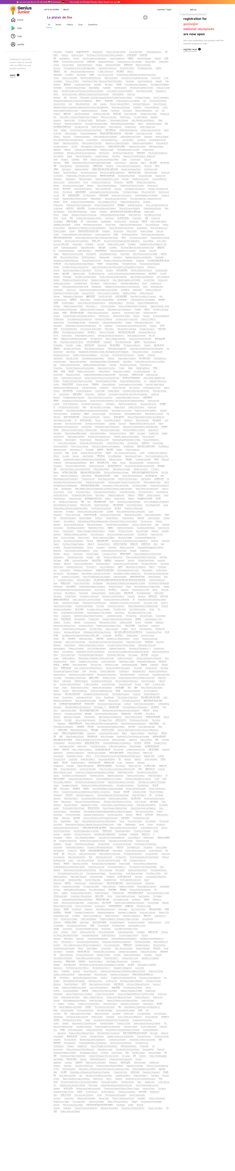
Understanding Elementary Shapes (112, 215)
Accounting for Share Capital (73, 185)
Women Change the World (104, 205)
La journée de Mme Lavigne (108, 733)
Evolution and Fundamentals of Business (129, 903)
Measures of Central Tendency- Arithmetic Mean (140, 427)
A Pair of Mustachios (70, 404)
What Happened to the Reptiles (74, 1000)
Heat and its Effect (75, 880)
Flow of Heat (99, 391)
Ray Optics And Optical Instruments (99, 1075)
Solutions (106, 417)
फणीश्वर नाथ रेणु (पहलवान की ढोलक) (73, 733)
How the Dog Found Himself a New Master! (86, 130)
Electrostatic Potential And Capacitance (116, 942)
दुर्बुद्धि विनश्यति (90, 296)
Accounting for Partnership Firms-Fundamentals (111, 1020)
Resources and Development (140, 889)
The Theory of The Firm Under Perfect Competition (105, 55)
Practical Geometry (144, 58)
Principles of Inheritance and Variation (102, 208)
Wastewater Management (117, 348)
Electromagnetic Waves (132, 414)
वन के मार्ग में (68, 795)
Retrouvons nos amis (108, 117)
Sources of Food (88, 293)
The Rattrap (125, 290)
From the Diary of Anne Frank (73, 61)
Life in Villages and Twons (107, 202)
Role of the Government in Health (145, 254)
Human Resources (90, 971)
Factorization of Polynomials (75, 678)
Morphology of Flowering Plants (91, 443)
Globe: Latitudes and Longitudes (105, 136)
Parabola (137, 309)
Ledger (78, 345)
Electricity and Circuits (104, 857)
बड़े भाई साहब (149, 642)
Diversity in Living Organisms (150, 977)
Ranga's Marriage (146, 231)
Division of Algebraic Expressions (112, 172)
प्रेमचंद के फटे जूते (137, 374)
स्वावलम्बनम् (81, 961)
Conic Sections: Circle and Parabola (119, 91)
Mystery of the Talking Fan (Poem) (119, 997)
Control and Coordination (67, 443)
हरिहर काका (147, 916)
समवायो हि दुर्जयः (125, 1062)
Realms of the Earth (127, 547)
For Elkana (76, 916)
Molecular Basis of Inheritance (104, 951)
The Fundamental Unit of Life (130, 880)
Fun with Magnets (140, 117)
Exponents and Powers (133, 456)
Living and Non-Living (130, 958)
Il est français (78, 554)
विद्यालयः (98, 101)
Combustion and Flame (73, 713)
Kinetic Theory (125, 117)
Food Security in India (75, 557)
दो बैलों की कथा (145, 544)
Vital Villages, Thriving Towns (117, 961)
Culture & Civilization (96, 1101)
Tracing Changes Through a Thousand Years (124, 482)
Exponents (61, 723)
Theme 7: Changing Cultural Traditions (91, 531)
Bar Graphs (109, 84)
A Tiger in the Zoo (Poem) (104, 994)
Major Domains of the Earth (92, 143)
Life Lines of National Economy (138, 984)
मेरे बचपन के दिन (89, 704)
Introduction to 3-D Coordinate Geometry (140, 1079)
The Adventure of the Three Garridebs (143, 867)
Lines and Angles (146, 616)
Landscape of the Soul (84, 697)
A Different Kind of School (72, 1020)
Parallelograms (130, 824)
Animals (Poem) (104, 844)
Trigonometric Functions (127, 358)
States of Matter (146, 740)
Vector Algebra (91, 948)
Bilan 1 (88, 756)
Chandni (76, 58)
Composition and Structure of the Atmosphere (146, 348)
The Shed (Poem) (118, 925)
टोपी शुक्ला (129, 459)
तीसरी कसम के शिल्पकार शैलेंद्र (90, 485)
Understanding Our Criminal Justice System (69, 867)
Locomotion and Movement (95, 423)
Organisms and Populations (143, 143)
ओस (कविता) (138, 713)
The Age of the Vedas (91, 886)
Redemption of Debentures (73, 296)
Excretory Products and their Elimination (117, 619)
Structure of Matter (125, 537)
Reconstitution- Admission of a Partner (96, 573)
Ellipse (128, 586)
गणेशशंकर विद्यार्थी (125, 554)
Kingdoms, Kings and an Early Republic (118, 260)
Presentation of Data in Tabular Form (127, 573)
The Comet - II (91, 567)
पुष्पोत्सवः (137, 342)
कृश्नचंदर (146, 899)
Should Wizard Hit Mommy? (91, 78)
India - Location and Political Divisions (88, 668)
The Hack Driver (96, 339)
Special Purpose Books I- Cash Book (121, 782)
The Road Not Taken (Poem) (82, 495)
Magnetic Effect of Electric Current (74, 198)
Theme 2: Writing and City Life (123, 1098)
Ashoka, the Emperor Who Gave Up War (103, 1056)
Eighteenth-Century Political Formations (88, 616)
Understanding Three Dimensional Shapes (77, 899)
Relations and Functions (86, 371)
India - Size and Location (123, 948)
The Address (95, 283)
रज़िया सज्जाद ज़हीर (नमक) (115, 883)
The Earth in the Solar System (85, 277)
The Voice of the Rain (149, 563)
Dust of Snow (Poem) (81, 583)
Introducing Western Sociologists (118, 668)
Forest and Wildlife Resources (101, 691)
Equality (65, 691)
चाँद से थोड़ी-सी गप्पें (103, 462)
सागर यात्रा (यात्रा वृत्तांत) (72, 694)
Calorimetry (112, 547)
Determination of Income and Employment (80, 326)
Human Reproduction (68, 769)
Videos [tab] (70, 24)
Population (148, 955)
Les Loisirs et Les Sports (138, 237)
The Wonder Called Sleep (116, 655)
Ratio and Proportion (94, 524)
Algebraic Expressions (89, 110)
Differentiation (148, 837)
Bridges (64, 130)
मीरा (63, 638)
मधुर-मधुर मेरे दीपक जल (114, 466)
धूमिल (135, 687)
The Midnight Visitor (145, 68)
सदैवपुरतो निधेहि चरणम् (75, 723)
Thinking (111, 531)
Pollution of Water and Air (113, 557)
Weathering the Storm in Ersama (132, 185)
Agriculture (91, 733)
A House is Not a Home (84, 955)
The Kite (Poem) (118, 893)
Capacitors (124, 590)
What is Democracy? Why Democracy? (80, 1049)
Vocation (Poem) (149, 1088)
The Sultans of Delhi (153, 873)
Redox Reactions (66, 166)
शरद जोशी (64, 1072)
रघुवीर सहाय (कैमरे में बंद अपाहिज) (90, 472)
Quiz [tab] (80, 24)
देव (100, 326)
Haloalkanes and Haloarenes (101, 681)
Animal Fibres (86, 427)
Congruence (117, 257)
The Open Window (97, 1036)
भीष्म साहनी (68, 912)
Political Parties (70, 596)
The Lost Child (113, 700)
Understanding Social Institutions (80, 779)
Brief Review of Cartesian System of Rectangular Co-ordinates (101, 964)
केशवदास (102, 700)
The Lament (138, 668)
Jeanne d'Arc (82, 746)
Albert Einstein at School (75, 736)
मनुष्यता (120, 567)
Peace (76, 821)
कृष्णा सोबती (153, 163)
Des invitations (69, 521)
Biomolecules (96, 286)
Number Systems (120, 88)
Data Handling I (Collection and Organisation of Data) (125, 583)
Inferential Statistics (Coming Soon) (78, 707)
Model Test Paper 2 (89, 257)
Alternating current (95, 981)
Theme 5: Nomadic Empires (116, 52)
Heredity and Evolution (140, 179)
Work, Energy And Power (136, 335)
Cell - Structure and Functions (125, 453)
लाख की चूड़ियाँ (119, 687)
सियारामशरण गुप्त (92, 736)
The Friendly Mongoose (120, 694)
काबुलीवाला (107, 560)
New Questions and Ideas (127, 329)
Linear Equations (128, 518)
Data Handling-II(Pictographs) (75, 889)
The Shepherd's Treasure (88, 1052)
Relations (131, 495)
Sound (63, 218)
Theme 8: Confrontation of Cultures (138, 779)
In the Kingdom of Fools (151, 387)
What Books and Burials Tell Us (71, 342)
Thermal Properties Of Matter (106, 381)
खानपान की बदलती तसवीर (71, 417)
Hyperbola (67, 834)
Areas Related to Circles (108, 254)
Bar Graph (154, 1033)
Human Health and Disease (125, 896)
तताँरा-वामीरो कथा (110, 130)
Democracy (66, 818)
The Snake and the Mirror (133, 854)
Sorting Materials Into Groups (128, 570)
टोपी (134, 1056)
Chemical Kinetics (96, 876)
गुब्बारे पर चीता (99, 896)
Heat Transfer (153, 733)
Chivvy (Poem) (117, 1052)
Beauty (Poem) (119, 407)
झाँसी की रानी (153, 596)
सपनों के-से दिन (68, 1088)
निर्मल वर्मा (139, 814)
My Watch (68, 720)
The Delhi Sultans (138, 1052)
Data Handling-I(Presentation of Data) (126, 440)
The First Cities (95, 665)
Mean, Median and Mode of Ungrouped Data (101, 723)
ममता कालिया (81, 208)
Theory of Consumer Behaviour (86, 1108)
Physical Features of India (91, 260)
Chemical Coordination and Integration (106, 446)
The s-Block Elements (97, 889)
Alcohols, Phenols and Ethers (91, 453)
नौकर (71, 218)
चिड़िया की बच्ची (153, 932)
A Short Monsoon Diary (115, 443)
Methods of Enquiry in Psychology (84, 215)
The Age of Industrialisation (74, 547)
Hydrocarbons (148, 1004)
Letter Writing (86, 475)
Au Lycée (66, 456)
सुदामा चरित (65, 273)
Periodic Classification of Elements (116, 599)
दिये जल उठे (156, 948)
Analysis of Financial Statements (83, 202)
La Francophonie (90, 622)
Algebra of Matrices (137, 733)
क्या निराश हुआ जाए (151, 475)
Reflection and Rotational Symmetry (74, 339)
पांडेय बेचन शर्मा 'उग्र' (83, 951)
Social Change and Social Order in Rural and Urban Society (96, 237)
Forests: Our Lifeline (155, 1108)
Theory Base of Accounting (121, 410)
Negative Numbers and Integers (94, 365)
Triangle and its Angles (148, 114)
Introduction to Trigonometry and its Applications (130, 541)
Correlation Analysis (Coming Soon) (75, 267)
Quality (130, 1105)
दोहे (64, 195)
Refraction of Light (111, 665)
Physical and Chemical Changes (128, 502)
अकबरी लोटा (70, 208)
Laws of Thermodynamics (98, 987)
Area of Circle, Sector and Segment (143, 808)
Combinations (124, 671)
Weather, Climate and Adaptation (85, 355)
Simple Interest (132, 635)
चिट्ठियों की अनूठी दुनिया (104, 766)
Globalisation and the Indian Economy (97, 632)
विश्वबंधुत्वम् (121, 205)
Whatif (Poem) (119, 498)
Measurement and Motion (70, 997)
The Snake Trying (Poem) (131, 700)
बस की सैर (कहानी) (123, 218)
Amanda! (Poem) (110, 880)
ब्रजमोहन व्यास (159, 479)
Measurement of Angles (121, 469)
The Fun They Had (119, 387)
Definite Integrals (85, 518)
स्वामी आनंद (119, 847)
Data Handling (94, 88)
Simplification (76, 414)
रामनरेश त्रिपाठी (131, 55)
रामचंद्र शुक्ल (91, 61)
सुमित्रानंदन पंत (150, 769)
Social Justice (118, 231)
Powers (138, 622)
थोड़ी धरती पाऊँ (128, 593)
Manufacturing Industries (93, 224)
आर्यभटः (123, 237)
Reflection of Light (107, 149)
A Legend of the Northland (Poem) (123, 977)
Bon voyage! (133, 655)
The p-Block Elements (123, 342)
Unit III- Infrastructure (148, 1026)
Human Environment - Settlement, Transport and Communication (85, 94)
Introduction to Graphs (69, 919)
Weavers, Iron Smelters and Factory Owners (97, 785)
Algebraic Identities (82, 169)
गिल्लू (67, 453)
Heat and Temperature (84, 156)
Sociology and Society (72, 632)
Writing (108, 498)
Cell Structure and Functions (68, 407)
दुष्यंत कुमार (88, 713)
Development (91, 254)
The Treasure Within (139, 485)
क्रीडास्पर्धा (78, 1062)
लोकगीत (66, 909)
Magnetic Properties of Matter (131, 991)
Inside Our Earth (77, 55)
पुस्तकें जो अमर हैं (66, 1095)
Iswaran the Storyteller (88, 769)
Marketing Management (106, 912)
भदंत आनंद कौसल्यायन (93, 342)
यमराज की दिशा (96, 560)
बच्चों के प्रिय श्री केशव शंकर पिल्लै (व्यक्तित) (99, 1105)
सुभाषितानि (73, 299)
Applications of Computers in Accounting (125, 603)
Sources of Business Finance (141, 270)
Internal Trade (104, 1098)
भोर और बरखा (109, 101)
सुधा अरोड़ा (76, 818)
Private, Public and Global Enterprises (113, 277)
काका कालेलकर (71, 586)
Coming (83, 1036)
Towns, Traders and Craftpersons (130, 1017)
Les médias (116, 1013)
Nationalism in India (105, 1049)
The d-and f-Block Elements (75, 466)
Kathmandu (67, 681)
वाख (65, 97)
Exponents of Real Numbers (94, 814)
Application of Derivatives (130, 1004)
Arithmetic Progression (141, 104)
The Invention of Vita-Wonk (127, 697)
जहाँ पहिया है (76, 788)
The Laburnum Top (81, 127)
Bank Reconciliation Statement (131, 981)
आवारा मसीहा (142, 1092)
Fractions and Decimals (91, 417)
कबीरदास (140, 495)
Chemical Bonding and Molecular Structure (116, 1085)
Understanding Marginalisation (93, 358)
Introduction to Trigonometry (110, 515)
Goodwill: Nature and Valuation (117, 524)
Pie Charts (100, 606)
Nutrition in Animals (126, 886)
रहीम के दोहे (144, 655)
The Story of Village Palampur (73, 544)
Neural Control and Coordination (77, 241)
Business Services (71, 805)
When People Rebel (79, 665)
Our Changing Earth (153, 505)
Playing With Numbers (153, 515)
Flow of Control (83, 537)
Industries (103, 211)
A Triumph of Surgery (130, 192)
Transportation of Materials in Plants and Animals (96, 658)
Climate (72, 231)
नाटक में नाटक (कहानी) (99, 922)
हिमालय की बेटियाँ (67, 384)
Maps (84, 407)
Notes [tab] (58, 24)
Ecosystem (141, 433)
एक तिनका (147, 743)
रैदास (127, 1052)
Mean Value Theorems (78, 876)
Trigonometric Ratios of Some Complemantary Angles (91, 163)
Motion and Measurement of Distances (133, 306)
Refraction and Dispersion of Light (75, 280)
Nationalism (68, 938)
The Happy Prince (105, 720)
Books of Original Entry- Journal (107, 179)
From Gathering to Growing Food (79, 319)
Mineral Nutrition (159, 945)
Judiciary (103, 104)
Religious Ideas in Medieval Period (81, 1033)
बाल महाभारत (155, 707)
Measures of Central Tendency (146, 410)
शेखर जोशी (110, 449)
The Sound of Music (83, 492)
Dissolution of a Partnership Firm (74, 775)
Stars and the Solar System (110, 430)
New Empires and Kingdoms (115, 1095)
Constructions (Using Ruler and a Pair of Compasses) (128, 394)
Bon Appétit (120, 870)
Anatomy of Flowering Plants (89, 1004)
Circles (85, 182)
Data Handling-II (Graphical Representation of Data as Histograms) (108, 811)
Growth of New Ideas (93, 880)
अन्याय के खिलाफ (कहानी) (135, 893)
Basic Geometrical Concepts (85, 700)
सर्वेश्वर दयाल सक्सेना (155, 909)
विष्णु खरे (82, 850)
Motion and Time (135, 215)
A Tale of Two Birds (91, 684)
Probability (69, 52)
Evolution (64, 932)
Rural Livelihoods (130, 114)
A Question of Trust (109, 554)
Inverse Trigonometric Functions (127, 397)
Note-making (117, 850)
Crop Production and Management (77, 550)
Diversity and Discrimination (81, 893)
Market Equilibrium (143, 368)
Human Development (84, 391)
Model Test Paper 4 (98, 127)
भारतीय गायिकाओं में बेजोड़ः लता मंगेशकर (94, 828)
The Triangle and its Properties (73, 332)
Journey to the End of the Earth (140, 339)
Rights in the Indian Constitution (92, 309)
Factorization (69, 1098)
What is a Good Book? (157, 1098)
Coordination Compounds (89, 596)
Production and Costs (96, 867)
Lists (70, 104)
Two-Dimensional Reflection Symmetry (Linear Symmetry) (87, 410)
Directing (109, 270)
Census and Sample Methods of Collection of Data (136, 994)
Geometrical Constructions (73, 541)
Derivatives (130, 762)
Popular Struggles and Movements (107, 1026)
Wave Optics (100, 495)
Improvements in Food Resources (84, 1023)
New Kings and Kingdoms (146, 805)
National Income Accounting (72, 254)
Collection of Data (139, 792)
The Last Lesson (146, 521)
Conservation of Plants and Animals (116, 485)
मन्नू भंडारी (131, 964)
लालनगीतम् (129, 182)
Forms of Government (83, 906)
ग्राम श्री (71, 371)
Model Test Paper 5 (110, 283)
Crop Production (134, 837)
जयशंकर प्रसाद (62, 730)
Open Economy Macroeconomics (82, 71)
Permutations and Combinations (119, 309)
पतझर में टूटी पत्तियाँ (102, 541)
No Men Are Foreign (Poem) (123, 153)
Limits (145, 286)
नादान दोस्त (131, 726)
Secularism (148, 136)
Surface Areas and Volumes (151, 130)
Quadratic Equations (135, 205)
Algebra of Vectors (129, 293)
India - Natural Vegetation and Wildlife (126, 280)
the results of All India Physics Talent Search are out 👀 (95, 2)
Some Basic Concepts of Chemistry (143, 296)
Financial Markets (112, 264)
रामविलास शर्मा (128, 65)
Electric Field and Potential (136, 788)
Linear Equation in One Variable (72, 612)
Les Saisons (141, 140)
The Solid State (153, 903)
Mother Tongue (97, 1017)
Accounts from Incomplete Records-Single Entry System (128, 651)
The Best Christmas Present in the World (77, 381)
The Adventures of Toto (140, 590)
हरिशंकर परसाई (70, 961)
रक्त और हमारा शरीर (94, 762)
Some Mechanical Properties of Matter (111, 726)
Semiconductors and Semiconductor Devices (80, 870)
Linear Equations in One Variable (128, 101)
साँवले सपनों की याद (93, 808)
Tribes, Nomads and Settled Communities (141, 557)
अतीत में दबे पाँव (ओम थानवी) (126, 332)
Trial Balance (110, 404)
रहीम (119, 1007)
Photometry (144, 1046)
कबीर (156, 740)
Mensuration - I (91, 306)
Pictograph (90, 449)
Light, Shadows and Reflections (141, 277)
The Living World (79, 1101)
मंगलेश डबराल (141, 153)
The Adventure (132, 443)
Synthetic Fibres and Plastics (70, 684)
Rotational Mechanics (106, 61)
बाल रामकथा (71, 638)
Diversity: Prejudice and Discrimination (80, 368)
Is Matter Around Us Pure (135, 749)
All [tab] (49, 24)
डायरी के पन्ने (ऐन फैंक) (120, 544)
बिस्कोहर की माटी (72, 1036)
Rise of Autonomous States (73, 1105)
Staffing (131, 498)
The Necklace (98, 583)
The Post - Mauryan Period (141, 524)
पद (75, 420)
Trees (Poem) (143, 625)
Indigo (124, 159)
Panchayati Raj (79, 619)
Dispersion (89, 909)
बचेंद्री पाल (146, 710)
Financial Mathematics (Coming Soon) (117, 743)
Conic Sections (67, 651)
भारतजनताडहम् (103, 195)
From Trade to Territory (137, 609)
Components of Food (153, 632)
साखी (60, 736)
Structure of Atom (116, 873)
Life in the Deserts (97, 534)
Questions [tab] (93, 24)
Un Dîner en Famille (85, 120)
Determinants (97, 52)
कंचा (65, 1013)
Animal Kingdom (68, 303)
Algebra (64, 893)
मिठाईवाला (144, 665)
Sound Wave (125, 254)
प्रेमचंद (63, 371)
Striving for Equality (136, 462)
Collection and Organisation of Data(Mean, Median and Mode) (123, 971)
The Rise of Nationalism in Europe (116, 472)
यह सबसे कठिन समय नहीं (102, 749)
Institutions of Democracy (68, 502)
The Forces (99, 270)
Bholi (156, 544)
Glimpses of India (109, 678)
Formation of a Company (70, 577)
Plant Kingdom (70, 440)
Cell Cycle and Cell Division (77, 925)
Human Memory (85, 440)
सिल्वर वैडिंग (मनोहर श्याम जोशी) (150, 697)
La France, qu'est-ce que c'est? (127, 319)
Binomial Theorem (74, 743)
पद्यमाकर (99, 264)
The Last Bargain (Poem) (76, 322)
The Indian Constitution (125, 785)
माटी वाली (126, 792)
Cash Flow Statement (82, 114)
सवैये (82, 502)
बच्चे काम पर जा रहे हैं (108, 730)
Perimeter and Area (97, 775)
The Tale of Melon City (96, 273)
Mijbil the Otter (85, 505)
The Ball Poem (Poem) (146, 560)
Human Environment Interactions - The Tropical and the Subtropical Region (117, 400)
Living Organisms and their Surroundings (104, 192)
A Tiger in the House (105, 71)
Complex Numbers (102, 156)
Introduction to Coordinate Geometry (134, 78)
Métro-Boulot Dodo (82, 104)
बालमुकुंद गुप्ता (129, 906)
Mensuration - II (99, 707)
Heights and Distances (125, 528)
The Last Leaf (118, 749)
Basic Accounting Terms (144, 811)
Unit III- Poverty (140, 801)
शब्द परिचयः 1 (92, 332)
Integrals (159, 81)
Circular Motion (92, 140)
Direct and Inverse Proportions (105, 492)
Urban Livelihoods (108, 384)
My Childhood (70, 593)
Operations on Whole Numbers (118, 638)
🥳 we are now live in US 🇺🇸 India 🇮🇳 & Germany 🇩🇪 (40, 2)
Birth (90, 857)
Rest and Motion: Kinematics (100, 407)
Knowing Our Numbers (116, 606)
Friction (121, 368)
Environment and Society (122, 844)
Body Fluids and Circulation (144, 704)
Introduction (118, 182)
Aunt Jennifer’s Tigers (132, 312)
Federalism (154, 665)
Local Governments (108, 661)
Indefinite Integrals (81, 681)
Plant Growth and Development (152, 234)
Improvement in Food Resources (94, 603)
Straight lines (82, 1046)
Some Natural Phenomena (77, 211)
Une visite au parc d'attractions (136, 84)
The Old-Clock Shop (115, 814)
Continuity (136, 694)
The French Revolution (82, 834)
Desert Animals (124, 863)
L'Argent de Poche (120, 1072)
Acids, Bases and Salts (144, 91)
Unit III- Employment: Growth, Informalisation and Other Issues (117, 756)
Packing (128, 322)
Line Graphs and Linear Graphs (96, 123)
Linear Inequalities (84, 974)
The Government (115, 414)
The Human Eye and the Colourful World (139, 466)
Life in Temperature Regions (85, 837)
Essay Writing (148, 241)
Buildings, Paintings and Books (75, 534)
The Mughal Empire (144, 593)
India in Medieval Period (133, 717)
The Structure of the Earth (139, 720)
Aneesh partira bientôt (94, 1030)
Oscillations (136, 899)
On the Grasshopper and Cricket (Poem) (144, 857)
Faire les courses (82, 384)
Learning (76, 456)
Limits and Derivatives (80, 560)
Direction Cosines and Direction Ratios (105, 159)
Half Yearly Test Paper (142, 942)
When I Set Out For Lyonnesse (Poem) (87, 599)
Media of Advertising (79, 691)
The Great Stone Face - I (110, 140)
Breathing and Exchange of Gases (109, 625)
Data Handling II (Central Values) (122, 123)
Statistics (67, 149)
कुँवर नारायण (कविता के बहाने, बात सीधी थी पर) (128, 632)
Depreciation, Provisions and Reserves (90, 651)
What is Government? (134, 883)
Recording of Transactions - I (91, 404)
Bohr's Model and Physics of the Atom (131, 511)
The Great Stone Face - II (101, 968)
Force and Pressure (152, 224)
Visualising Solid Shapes (146, 528)
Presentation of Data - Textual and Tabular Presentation (102, 81)
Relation (69, 837)
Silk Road (67, 563)
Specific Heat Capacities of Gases (85, 977)
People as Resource (142, 997)
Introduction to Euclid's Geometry (74, 400)
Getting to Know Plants (137, 146)
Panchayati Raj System (90, 935)
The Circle (147, 166)
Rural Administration (127, 674)
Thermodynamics (145, 629)
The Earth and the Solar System (106, 713)
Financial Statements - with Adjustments (77, 234)
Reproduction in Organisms (136, 567)
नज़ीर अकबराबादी (118, 505)
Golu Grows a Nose (138, 909)
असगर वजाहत (129, 133)
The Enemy (130, 303)
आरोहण (67, 560)
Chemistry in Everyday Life (101, 182)
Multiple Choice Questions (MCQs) (89, 218)
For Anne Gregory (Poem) (128, 935)
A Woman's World (130, 1026)
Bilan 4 (151, 567)
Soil (144, 101)
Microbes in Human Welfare (104, 299)
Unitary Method (104, 371)
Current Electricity (155, 850)
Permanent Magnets (117, 922)
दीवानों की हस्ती (89, 345)
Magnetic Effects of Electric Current (142, 423)
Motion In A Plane (72, 81)
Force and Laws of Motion (132, 987)
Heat (95, 104)
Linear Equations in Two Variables (129, 61)
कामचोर (62, 1030)
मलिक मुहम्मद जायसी (100, 502)
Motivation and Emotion (72, 348)
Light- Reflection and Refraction (142, 120)
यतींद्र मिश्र (99, 638)
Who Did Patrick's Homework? (108, 1033)
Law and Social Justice (89, 172)
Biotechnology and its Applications (92, 1039)
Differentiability (118, 94)
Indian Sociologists (148, 681)
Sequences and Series (70, 143)
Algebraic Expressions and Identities (138, 257)
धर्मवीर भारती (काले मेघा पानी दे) (62, 237)
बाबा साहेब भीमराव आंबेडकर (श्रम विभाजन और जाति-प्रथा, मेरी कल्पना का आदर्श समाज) (119, 580)
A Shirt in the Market (73, 814)
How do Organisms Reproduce (126, 681)
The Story (67, 622)
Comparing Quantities (82, 136)
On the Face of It (92, 1092)
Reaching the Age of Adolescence (79, 205)
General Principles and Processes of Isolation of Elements (82, 91)
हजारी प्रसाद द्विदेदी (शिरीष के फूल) (99, 850)
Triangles (99, 65)
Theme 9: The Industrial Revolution (87, 801)
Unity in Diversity (133, 753)
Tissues (98, 420)
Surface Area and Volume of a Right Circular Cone (137, 678)
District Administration (143, 110)
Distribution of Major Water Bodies (73, 1056)
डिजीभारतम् (95, 384)
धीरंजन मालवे (66, 189)
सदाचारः (91, 74)
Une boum (138, 876)
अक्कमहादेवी (80, 726)
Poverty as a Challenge (142, 831)
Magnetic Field (149, 756)
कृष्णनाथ (146, 309)
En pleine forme (120, 221)
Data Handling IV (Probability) (74, 981)
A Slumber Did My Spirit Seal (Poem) (136, 391)
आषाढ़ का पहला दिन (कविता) (116, 146)
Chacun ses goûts (111, 629)
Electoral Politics (104, 544)
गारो (82, 221)
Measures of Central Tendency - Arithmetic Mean (79, 430)
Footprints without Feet (68, 841)
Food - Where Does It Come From (100, 397)
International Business (75, 567)
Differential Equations (68, 518)
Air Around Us (100, 590)
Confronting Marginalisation (97, 938)
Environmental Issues (66, 251)
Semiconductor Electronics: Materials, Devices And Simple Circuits (90, 824)
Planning (90, 541)
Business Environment (73, 423)
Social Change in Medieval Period (115, 808)
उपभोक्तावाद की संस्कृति (153, 717)
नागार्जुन (115, 234)
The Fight (69, 345)
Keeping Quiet (104, 257)
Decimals (125, 179)
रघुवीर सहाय (67, 114)
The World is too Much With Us (77, 968)
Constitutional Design (83, 84)
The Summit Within (127, 68)
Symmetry (97, 84)
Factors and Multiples (88, 919)
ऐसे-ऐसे (118, 691)
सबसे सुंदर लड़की (114, 707)
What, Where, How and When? (147, 488)
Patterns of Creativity (76, 648)
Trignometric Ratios (88, 247)
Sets (65, 71)
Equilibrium (116, 312)
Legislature (108, 326)
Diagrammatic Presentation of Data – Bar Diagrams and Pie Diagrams (104, 352)
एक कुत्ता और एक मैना (82, 52)
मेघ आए (65, 202)
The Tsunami (127, 110)
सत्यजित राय (145, 443)
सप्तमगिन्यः (68, 883)
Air (145, 381)
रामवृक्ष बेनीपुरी (116, 987)
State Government (111, 78)
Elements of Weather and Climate (74, 987)
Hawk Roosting (80, 883)
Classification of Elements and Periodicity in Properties (90, 1072)
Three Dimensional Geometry (64, 948)
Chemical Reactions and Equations (135, 707)
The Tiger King (131, 616)
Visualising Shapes (107, 1023)
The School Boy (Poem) (126, 176)
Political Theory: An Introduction (74, 629)
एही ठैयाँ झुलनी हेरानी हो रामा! (93, 498)
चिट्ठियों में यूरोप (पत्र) (102, 899)
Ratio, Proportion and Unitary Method (123, 828)
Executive (118, 1079)
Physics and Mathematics (83, 563)
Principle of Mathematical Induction (100, 847)
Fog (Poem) (73, 759)
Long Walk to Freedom (112, 420)
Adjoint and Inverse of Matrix (80, 1013)
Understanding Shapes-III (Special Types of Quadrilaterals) (85, 459)
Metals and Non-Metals (121, 316)
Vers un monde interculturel (85, 720)
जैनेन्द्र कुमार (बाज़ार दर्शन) (102, 475)
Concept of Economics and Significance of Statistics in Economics (86, 792)
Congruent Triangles (142, 97)
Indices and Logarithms (117, 746)
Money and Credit (125, 684)
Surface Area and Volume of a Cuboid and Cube (102, 378)
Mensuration (81, 74)
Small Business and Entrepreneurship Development (120, 710)
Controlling (115, 110)
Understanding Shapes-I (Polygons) (92, 586)
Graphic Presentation (125, 658)
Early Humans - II (76, 449)
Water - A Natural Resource (93, 997)
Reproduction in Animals (154, 414)
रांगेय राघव (90, 726)
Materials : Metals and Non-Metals (126, 436)
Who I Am (71, 854)
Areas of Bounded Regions (107, 185)
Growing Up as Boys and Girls (77, 1017)
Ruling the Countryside (128, 365)
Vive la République (114, 456)
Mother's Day (129, 1013)
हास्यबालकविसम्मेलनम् (115, 906)
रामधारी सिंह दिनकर (101, 251)
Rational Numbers (151, 172)
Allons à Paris (132, 231)
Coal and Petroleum (89, 387)
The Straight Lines (133, 847)
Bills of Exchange (107, 736)
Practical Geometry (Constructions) (110, 335)
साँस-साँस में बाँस (68, 391)
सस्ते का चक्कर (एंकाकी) (116, 753)
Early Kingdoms (72, 573)
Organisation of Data (133, 642)
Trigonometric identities (75, 436)
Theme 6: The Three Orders (127, 479)
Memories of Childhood (103, 319)
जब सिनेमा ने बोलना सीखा (69, 472)
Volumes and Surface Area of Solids (90, 511)
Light (157, 524)
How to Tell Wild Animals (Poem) (121, 228)
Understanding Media (129, 665)
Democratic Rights (83, 580)
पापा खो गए (118, 508)
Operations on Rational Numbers (117, 143)
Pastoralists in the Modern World (121, 841)
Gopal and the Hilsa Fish (107, 68)
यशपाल (132, 433)
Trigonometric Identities (77, 361)
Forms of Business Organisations (129, 166)
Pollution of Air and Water (95, 482)
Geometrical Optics (82, 166)
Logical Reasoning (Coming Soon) (133, 723)
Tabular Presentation (101, 505)
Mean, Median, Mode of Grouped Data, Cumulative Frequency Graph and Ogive (103, 488)
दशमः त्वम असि (106, 903)
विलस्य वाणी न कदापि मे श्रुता (146, 446)
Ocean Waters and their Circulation (88, 958)
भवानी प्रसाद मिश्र (121, 270)
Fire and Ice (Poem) (135, 821)
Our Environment (151, 854)
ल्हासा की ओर (152, 273)
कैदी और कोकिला (115, 345)
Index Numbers (92, 221)
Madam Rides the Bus (125, 772)
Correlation (69, 74)
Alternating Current (102, 440)
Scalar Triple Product (84, 65)
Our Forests (104, 355)
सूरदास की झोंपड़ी (80, 192)
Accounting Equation (112, 945)
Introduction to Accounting (121, 195)
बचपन (140, 769)
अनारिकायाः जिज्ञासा (70, 922)
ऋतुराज (86, 414)
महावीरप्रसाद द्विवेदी (73, 195)
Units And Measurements (96, 648)
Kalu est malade (68, 65)
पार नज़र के (137, 743)
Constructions (135, 159)
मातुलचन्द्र (85, 991)
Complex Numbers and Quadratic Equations (79, 316)
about (66, 9)
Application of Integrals (70, 603)
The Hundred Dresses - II (117, 867)
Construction (67, 929)
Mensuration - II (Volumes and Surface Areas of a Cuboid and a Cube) (104, 1069)
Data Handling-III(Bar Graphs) (76, 433)
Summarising (119, 612)
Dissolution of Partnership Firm (133, 1108)
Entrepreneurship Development (120, 1059)
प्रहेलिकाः (131, 58)
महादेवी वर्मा (65, 749)
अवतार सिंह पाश (118, 984)
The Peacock (76, 909)
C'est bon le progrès (108, 306)
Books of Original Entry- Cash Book (79, 994)
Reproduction (66, 801)
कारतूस (64, 312)
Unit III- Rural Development (132, 475)
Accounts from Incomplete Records (111, 837)
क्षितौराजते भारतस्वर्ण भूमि (107, 176)
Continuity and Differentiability (85, 149)
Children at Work (126, 622)
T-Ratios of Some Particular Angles (104, 991)
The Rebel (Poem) (127, 1082)
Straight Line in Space (61, 1101)
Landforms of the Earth (101, 114)
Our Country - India (150, 603)
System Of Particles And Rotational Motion (122, 1000)
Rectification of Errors (96, 528)
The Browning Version (130, 234)
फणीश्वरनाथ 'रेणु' (109, 762)
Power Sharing (103, 925)
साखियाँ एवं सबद (97, 166)
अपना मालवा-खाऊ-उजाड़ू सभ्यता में (104, 834)
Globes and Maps (151, 759)
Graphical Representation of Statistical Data (99, 374)
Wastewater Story (138, 671)
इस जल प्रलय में (122, 299)
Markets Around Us (141, 469)
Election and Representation (130, 381)
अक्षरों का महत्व (135, 1072)
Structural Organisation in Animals (86, 831)
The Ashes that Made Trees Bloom (90, 655)
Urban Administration (98, 433)
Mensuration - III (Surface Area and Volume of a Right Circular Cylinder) (106, 97)
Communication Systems (83, 189)
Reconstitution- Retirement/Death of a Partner (122, 1030)
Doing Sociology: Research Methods (110, 1066)
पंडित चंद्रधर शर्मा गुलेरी (77, 312)
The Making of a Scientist (76, 528)
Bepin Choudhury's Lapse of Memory (76, 1079)
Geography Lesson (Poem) (88, 661)
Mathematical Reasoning (128, 130)
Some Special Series (75, 1030)
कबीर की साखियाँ (154, 749)
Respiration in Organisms (127, 912)
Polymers (118, 189)
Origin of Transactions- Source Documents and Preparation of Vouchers (118, 267)
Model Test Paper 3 (103, 563)
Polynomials (136, 218)
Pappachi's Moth (79, 273)
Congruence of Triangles (71, 886)
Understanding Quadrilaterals (75, 462)
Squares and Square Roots (131, 169)
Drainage (89, 557)
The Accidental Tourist (85, 1010)
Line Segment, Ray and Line (135, 189)
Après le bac (84, 922)
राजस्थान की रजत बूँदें (90, 515)
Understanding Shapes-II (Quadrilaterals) (105, 361)
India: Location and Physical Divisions (91, 303)
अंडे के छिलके (112, 889)
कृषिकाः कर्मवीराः (94, 678)
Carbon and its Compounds (71, 378)
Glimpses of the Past (87, 932)
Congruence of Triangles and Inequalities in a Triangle (94, 772)
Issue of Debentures (107, 567)
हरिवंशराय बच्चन (65, 583)
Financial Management (88, 133)
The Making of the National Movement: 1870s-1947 (80, 635)
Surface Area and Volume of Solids (113, 550)
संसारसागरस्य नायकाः (134, 172)
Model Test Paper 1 (85, 251)
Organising (133, 740)
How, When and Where (85, 860)
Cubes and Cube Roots (87, 854)
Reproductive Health (113, 65)
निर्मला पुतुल (94, 730)
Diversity (138, 684)
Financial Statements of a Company (123, 251)
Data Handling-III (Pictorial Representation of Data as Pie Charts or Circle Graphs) (107, 521)
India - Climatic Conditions (82, 749)
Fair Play (74, 146)
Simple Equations (68, 658)
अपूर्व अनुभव (102, 247)
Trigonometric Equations (75, 847)
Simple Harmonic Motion (80, 687)
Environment (155, 78)
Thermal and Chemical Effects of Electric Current (121, 1088)
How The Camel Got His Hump (109, 860)
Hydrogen (70, 766)
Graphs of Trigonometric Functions (91, 645)
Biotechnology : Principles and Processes (82, 176)
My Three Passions (108, 1092)
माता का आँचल (79, 609)
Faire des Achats (72, 358)
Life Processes (104, 153)
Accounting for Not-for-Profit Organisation (79, 68)
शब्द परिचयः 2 (119, 635)
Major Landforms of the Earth (109, 854)
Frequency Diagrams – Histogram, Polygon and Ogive (119, 919)
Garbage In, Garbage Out (100, 280)
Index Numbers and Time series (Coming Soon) (106, 642)
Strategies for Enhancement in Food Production (122, 286)
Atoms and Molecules (103, 189)
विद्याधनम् (66, 863)
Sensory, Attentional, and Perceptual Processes (100, 818)
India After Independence (129, 283)
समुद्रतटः (110, 528)
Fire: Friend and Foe (145, 492)
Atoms (99, 1095)
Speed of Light (69, 120)
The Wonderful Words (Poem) (73, 808)
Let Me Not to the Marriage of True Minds (90, 782)
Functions (122, 423)
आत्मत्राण (88, 1007)
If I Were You (72, 850)
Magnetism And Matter (134, 1066)
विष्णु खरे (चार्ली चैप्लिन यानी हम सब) (110, 133)
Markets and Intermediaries (102, 687)
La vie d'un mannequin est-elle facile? (120, 534)
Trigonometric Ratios (122, 831)
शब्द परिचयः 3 (113, 590)
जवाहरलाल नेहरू (126, 713)
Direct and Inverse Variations (129, 208)
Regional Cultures (115, 459)
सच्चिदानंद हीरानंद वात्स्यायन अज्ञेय (88, 231)
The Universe (120, 766)
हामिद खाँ (144, 221)
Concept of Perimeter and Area (87, 929)
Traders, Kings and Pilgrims (70, 1111)
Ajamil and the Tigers (68, 710)
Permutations (64, 977)
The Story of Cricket (125, 531)
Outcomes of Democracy (84, 1066)
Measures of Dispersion (73, 123)
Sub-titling (155, 1075)
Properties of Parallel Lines (84, 912)
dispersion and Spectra (131, 691)
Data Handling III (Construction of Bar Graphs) (99, 821)
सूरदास (92, 462)
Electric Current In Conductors (108, 293)
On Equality (107, 635)
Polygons (64, 159)
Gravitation (116, 156)
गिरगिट (92, 925)
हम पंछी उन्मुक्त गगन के (124, 876)
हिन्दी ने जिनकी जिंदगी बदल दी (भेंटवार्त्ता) (135, 1033)
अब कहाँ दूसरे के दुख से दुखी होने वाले (70, 704)
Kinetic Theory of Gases (79, 446)
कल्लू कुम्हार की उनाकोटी (144, 498)
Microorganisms (70, 1043)
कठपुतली (108, 453)
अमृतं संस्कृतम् (154, 801)
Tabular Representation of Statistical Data (143, 606)
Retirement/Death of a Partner (134, 430)
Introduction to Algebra (121, 371)
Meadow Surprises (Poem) (73, 306)
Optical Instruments (102, 1013)
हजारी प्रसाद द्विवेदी (121, 296)
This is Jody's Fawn (68, 655)
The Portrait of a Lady (120, 899)
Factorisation (123, 374)
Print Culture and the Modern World (75, 286)
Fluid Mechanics (143, 785)
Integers (93, 211)
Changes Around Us (147, 329)
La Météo (110, 511)
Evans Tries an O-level (144, 133)
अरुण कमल (140, 518)
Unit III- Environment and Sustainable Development (126, 273)
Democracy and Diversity (121, 107)
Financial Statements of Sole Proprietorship (113, 795)
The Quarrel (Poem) (129, 264)
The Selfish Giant (119, 609)
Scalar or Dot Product (136, 407)
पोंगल (129, 687)
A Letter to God (111, 981)
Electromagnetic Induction (84, 335)
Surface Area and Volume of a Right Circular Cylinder (98, 290)
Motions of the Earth (69, 78)
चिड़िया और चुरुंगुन (72, 221)
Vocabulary (110, 1017)
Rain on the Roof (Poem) (69, 257)
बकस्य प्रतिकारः (154, 723)
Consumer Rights (92, 554)
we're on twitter (51, 9)
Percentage (57, 52)
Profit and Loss (120, 163)
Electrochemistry (154, 577)
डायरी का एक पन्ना (120, 720)
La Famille (104, 1052)
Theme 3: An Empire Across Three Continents (92, 740)
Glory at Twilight (142, 531)
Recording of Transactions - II (139, 648)
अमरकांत (79, 1092)
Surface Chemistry (153, 495)
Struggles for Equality (70, 785)
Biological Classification (109, 1108)
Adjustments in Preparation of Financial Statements (87, 228)
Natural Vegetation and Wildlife (146, 195)
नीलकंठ (66, 163)
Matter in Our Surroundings (75, 642)
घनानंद (85, 159)
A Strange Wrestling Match (112, 322)
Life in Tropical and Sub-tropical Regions (79, 264)
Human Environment (96, 466)
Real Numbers (101, 120)
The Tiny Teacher (70, 1039)
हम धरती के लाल (136, 798)
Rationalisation (96, 198)
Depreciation (66, 169)
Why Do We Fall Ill (148, 192)
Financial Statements (107, 671)
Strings (155, 590)
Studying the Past (154, 922)
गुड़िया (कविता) (77, 394)
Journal (74, 453)
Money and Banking (152, 107)
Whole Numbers (71, 133)
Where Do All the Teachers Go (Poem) (117, 801)
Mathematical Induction (79, 730)
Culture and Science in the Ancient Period (75, 469)
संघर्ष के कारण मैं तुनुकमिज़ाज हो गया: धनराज (145, 472)
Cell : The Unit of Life (105, 74)
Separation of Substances (83, 570)
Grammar (83, 1059)
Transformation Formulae (119, 120)
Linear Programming (117, 58)
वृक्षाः (63, 854)
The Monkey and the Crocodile (128, 149)
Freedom (61, 1004)
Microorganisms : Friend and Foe (93, 146)
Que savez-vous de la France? (115, 198)
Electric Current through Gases (73, 903)
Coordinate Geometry (143, 459)
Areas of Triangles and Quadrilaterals (104, 1046)
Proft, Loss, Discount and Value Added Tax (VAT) (117, 769)
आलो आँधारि (120, 71)
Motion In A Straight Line (92, 916)
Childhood (101, 394)
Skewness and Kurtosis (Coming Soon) (81, 153)
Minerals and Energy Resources (99, 436)
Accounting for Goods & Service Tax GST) (131, 326)
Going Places (77, 244)
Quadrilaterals (65, 58)
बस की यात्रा (149, 814)
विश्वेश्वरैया (123, 889)
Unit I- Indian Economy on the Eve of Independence (82, 945)
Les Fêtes (117, 955)
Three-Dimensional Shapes (84, 844)
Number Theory (130, 127)
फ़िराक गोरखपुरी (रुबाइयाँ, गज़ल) (89, 710)
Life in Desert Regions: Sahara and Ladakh (107, 788)
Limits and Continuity (147, 912)
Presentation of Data (66, 746)
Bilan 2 (143, 163)
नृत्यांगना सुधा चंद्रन (86, 420)
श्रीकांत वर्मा (134, 544)
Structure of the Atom (148, 404)
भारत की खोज (125, 818)
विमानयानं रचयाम (72, 1059)
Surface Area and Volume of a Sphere (147, 1023)
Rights (130, 368)
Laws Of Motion (128, 140)
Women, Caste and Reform (119, 104)
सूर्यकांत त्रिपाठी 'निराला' (137, 577)
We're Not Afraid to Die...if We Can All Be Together (79, 1082)
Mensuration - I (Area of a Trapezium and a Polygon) (79, 117)
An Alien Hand (149, 280)
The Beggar (123, 834)
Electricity (73, 97)
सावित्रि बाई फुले (66, 668)
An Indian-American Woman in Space (121, 645)
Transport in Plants (73, 374)
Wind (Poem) (67, 192)
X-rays (119, 762)
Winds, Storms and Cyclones (97, 312)
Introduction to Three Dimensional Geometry (133, 736)
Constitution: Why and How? (81, 896)
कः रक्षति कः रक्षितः (150, 766)
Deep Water (127, 361)
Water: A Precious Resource (118, 1101)
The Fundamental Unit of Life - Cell (70, 873)
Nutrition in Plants (103, 955)
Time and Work (68, 531)
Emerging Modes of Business (73, 397)
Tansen (121, 821)
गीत (120, 759)
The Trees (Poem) (89, 195)
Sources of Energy (98, 414)
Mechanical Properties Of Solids (141, 88)
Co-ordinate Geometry (142, 371)
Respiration (128, 420)
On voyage (126, 1056)
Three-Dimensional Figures (94, 348)
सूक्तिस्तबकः (67, 84)
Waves (140, 123)
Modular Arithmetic (143, 948)
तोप (150, 795)
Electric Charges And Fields (116, 339)
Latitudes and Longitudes (96, 753)
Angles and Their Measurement (130, 224)
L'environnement (154, 518)
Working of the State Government (88, 1088)
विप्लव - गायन (96, 241)
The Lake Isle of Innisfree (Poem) (127, 1049)
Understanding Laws (153, 52)
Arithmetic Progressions (75, 753)
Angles (69, 156)
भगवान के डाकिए (130, 625)
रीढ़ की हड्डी (117, 114)
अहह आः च (90, 544)
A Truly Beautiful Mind (69, 329)
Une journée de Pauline (106, 759)
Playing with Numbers (140, 352)
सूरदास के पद (145, 834)
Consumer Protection (65, 580)
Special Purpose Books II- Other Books (77, 270)
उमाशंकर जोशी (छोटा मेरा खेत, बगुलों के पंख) (105, 169)
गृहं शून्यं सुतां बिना (119, 417)
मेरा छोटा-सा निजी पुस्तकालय (131, 378)
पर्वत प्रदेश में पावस (144, 358)
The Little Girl (142, 534)
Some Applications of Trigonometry (147, 586)
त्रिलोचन (86, 788)
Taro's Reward (150, 821)
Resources (67, 136)
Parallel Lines (153, 433)
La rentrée (100, 244)
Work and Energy (75, 498)
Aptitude (157, 58)
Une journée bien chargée (125, 1010)
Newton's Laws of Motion (118, 798)
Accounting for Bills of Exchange (93, 798)
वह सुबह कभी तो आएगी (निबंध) (105, 570)
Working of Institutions (126, 1092)
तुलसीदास (100, 449)
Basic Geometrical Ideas (76, 857)
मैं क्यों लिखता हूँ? (66, 619)
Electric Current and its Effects (104, 537)
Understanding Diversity (152, 208)
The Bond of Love (88, 479)
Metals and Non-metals (116, 244)
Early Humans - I (67, 942)
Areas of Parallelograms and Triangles (96, 577)
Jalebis (116, 475)
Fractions (64, 55)
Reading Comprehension (128, 404)
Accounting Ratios (144, 1013)
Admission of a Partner (117, 433)
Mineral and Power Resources (121, 1043)
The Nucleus (147, 847)
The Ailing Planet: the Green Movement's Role (137, 247)
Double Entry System (154, 123)
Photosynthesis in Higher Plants (145, 863)
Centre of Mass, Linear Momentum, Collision (117, 805)
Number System (74, 182)
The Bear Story (94, 619)
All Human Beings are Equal (75, 88)
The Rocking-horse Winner (101, 508)
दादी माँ (84, 984)
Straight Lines (150, 1082)
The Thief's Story (95, 629)
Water (114, 462)
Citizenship (133, 163)
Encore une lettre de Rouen (74, 524)
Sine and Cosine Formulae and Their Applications (122, 241)
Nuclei (141, 824)
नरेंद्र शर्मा (65, 762)
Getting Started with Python (130, 136)
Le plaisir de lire (92, 903)
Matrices (136, 316)
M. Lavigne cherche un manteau (98, 609)
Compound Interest (98, 593)
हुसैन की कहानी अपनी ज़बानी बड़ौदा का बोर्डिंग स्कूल (125, 211)
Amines (123, 462)
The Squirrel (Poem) (86, 625)
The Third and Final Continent (123, 355)
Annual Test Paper (136, 52)
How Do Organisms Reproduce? (94, 58)
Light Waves (70, 352)
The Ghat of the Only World (105, 1007)
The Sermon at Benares (132, 345)
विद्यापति (118, 84)
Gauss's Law (71, 290)
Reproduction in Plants (107, 622)
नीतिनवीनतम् (101, 456)
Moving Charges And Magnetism (104, 863)
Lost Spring (100, 547)
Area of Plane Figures (134, 505)
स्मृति (146, 218)
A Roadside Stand (80, 283)
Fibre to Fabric (150, 61)
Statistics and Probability (86, 1098)
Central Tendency (112, 518)
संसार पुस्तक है (156, 420)
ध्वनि (125, 860)
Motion (72, 661)
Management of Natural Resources (96, 694)
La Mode (77, 224)
